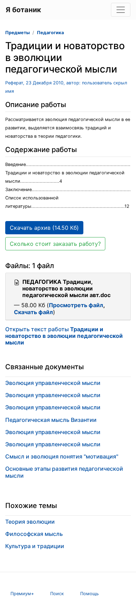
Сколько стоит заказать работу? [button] (55, 243)
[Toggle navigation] (120, 10)
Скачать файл (33, 312)
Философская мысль (34, 533)
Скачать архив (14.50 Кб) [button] (44, 227)
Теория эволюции (30, 521)
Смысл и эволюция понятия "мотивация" (61, 456)
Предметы (17, 32)
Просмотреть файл (76, 305)
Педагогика (50, 32)
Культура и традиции (34, 546)
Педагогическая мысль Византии (51, 419)
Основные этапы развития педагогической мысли (64, 472)
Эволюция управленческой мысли (52, 382)
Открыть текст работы (64, 336)
